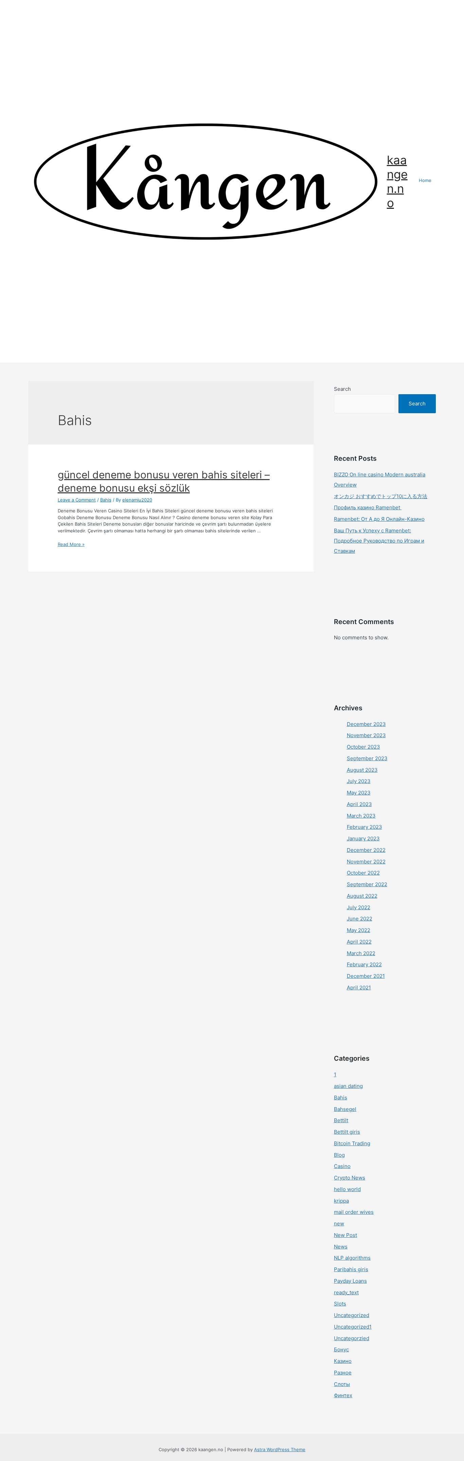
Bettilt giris (347, 1132)
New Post (345, 1235)
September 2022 (367, 884)
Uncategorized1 (353, 1326)
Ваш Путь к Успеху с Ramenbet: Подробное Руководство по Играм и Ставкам (379, 540)
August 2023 (362, 770)
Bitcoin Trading (352, 1143)
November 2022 (366, 861)
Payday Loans (350, 1281)
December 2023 (366, 724)
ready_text (346, 1292)
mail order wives (354, 1212)
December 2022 (366, 850)
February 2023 (364, 827)
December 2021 (366, 976)
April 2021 (359, 987)
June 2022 (359, 918)
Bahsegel (345, 1109)
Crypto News (349, 1177)
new (339, 1223)
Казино (343, 1361)
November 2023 (366, 735)
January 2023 (363, 838)
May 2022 (358, 930)
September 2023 (367, 758)
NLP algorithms (352, 1258)
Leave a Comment (77, 500)
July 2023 (359, 781)
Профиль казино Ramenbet (367, 507)
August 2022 (362, 896)
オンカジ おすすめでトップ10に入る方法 (380, 496)
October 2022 (363, 873)
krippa (341, 1201)
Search (342, 389)
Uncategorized (351, 1315)
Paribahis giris (351, 1269)
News (340, 1246)
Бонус (341, 1349)
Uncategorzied (351, 1338)
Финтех (343, 1395)
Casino (342, 1166)
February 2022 (364, 964)
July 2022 (358, 907)
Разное (343, 1372)
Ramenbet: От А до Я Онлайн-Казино (379, 519)
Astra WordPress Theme (279, 1449)
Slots (340, 1303)
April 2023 (359, 804)
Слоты (342, 1384)
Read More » (71, 544)
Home (425, 180)
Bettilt (341, 1120)
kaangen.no (397, 181)
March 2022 (361, 953)
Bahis (105, 500)
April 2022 (359, 941)
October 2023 (363, 747)
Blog (339, 1155)
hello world (347, 1189)
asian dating (348, 1086)
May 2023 (359, 792)
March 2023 (361, 815)
